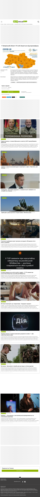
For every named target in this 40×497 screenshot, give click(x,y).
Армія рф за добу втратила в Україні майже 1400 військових (16, 212)
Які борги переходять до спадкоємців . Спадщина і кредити (16, 303)
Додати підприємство (20, 470)
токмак (13, 82)
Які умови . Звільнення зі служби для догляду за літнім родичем (17, 366)
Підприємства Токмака (8, 468)
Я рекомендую (11, 91)
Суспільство (2, 70)
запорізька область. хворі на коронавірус (26, 82)
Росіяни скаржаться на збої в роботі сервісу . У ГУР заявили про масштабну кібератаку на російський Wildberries (17, 273)
